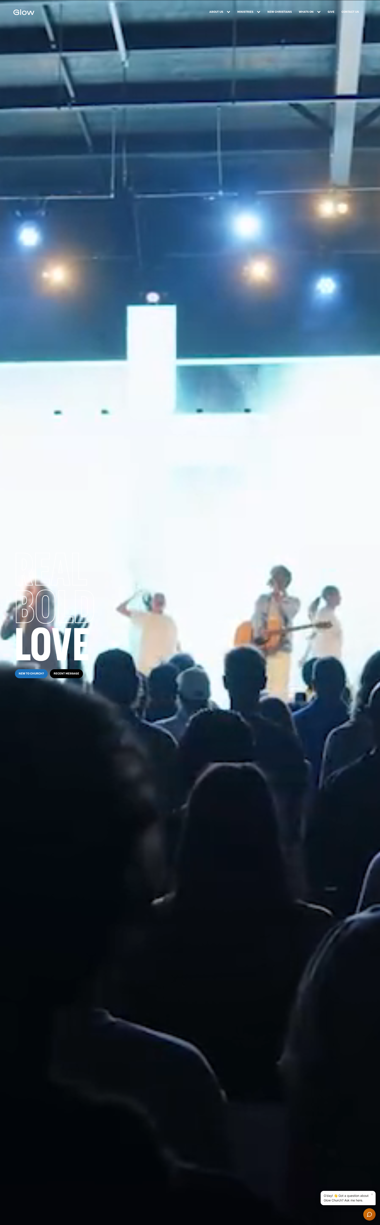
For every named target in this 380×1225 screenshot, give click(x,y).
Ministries (245, 12)
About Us (216, 12)
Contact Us (350, 12)
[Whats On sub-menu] (319, 12)
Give (331, 12)
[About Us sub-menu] (229, 12)
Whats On (306, 12)
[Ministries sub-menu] (259, 12)
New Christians (279, 12)
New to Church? (31, 673)
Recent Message (66, 673)
